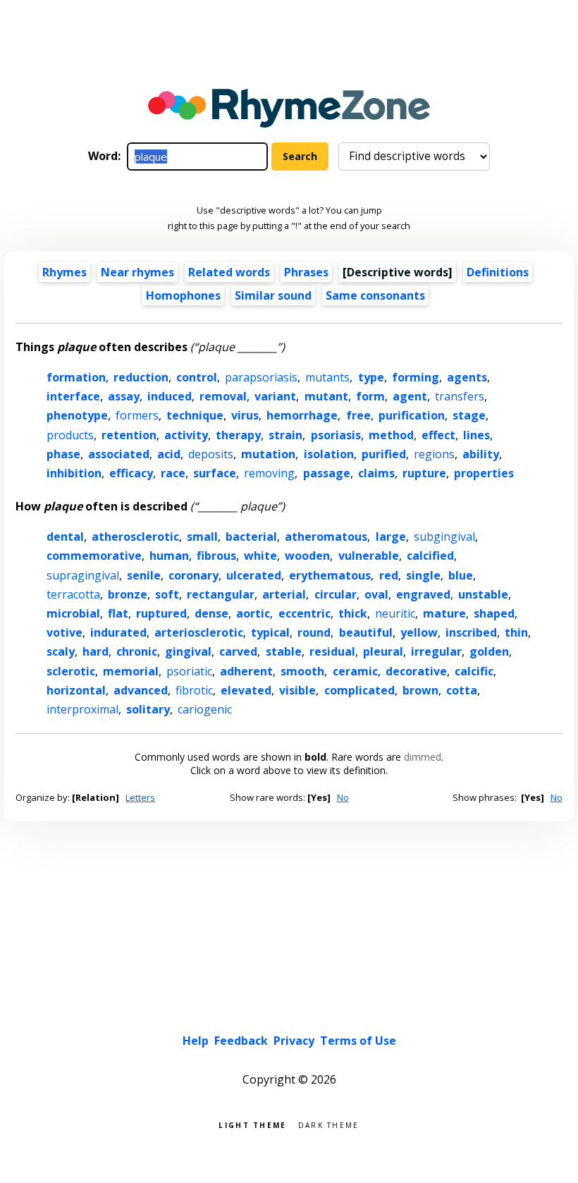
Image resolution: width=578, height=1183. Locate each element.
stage (469, 415)
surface (214, 473)
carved (238, 651)
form (370, 396)
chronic (136, 651)
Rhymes (64, 272)
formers (137, 415)
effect (438, 435)
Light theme (252, 1124)
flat (118, 613)
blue (460, 575)
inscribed (471, 632)
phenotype (77, 415)
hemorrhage (302, 415)
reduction (140, 377)
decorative (416, 671)
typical (270, 632)
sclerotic (71, 671)
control (196, 377)
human (169, 555)
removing (269, 473)
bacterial (251, 536)
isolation (329, 454)
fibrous (216, 555)
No (343, 797)
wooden (307, 555)
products (70, 435)
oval (376, 594)
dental (65, 536)
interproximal (82, 709)
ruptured (161, 613)
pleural (383, 651)
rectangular (220, 594)
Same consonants (375, 295)
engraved (423, 594)
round (314, 632)
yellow (419, 632)
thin (516, 632)
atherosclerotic (135, 536)
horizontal (76, 690)
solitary (148, 709)
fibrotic (194, 690)
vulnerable (368, 555)
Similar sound (273, 295)
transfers (459, 396)
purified (384, 454)
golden (489, 651)
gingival (188, 651)
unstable (483, 594)
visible (297, 690)
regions (434, 454)
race (173, 473)
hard (95, 651)
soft (167, 594)
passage (326, 473)
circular (335, 594)
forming (415, 377)
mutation (268, 454)
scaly (61, 651)
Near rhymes (137, 272)
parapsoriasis (261, 377)
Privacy (293, 1040)
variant (275, 396)
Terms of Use (358, 1040)
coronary (193, 575)
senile (144, 575)
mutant (326, 396)
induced (169, 396)
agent (410, 396)
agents (467, 377)
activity (186, 435)
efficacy (131, 473)
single (423, 575)
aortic (253, 613)
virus (245, 415)
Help (196, 1040)
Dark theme (328, 1124)
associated (118, 454)
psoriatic (189, 671)
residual (332, 651)
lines (476, 435)
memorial (131, 671)
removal (223, 396)
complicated (359, 690)
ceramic (355, 671)
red (388, 575)
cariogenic (205, 709)
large (391, 536)
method (391, 435)
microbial (73, 613)
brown (420, 690)
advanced (140, 690)
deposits (210, 454)
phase (63, 454)
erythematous (330, 575)
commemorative (94, 555)
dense (211, 613)
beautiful (366, 632)
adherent (246, 671)
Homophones (183, 295)
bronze (127, 594)
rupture (424, 473)
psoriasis (336, 435)
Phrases (306, 272)
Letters (140, 797)
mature (444, 613)
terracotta (73, 594)
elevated (246, 690)
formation (76, 377)
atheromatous (326, 536)
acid (168, 454)
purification (412, 415)
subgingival (444, 536)
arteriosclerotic (198, 632)
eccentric (304, 613)
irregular (436, 651)
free (358, 415)
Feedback (241, 1040)
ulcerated (253, 575)
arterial (284, 594)
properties (484, 473)
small (202, 536)
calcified (430, 555)
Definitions (498, 272)
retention (129, 435)
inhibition (74, 473)
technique (194, 415)
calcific (474, 671)
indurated (118, 632)
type (371, 377)
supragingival (83, 575)
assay (124, 396)
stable (284, 651)
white (260, 555)
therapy (238, 435)
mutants (327, 377)
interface (73, 396)
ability (480, 454)
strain (285, 435)
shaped (494, 613)
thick (352, 613)
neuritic (395, 613)
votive (64, 632)
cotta (461, 690)
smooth (302, 671)
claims (376, 473)
